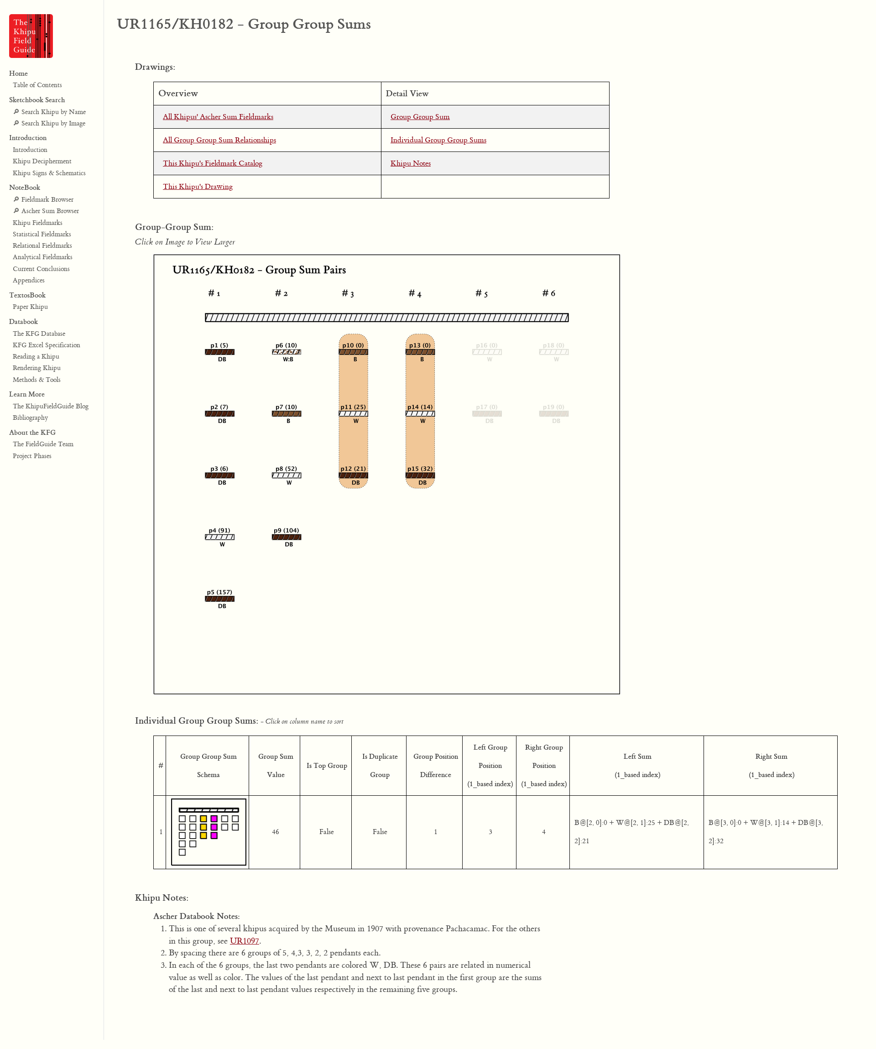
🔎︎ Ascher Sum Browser (46, 212)
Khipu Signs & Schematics (49, 173)
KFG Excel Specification (46, 345)
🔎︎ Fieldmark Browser (43, 200)
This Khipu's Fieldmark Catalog (212, 163)
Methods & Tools (37, 380)
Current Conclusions (41, 269)
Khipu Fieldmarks (38, 223)
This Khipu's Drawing (198, 186)
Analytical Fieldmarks (43, 258)
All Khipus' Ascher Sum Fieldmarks (218, 116)
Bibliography (30, 418)
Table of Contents (37, 86)
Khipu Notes (411, 163)
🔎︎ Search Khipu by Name (49, 112)
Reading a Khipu (36, 357)
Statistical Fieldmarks (42, 234)
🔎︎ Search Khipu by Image (49, 124)
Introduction (30, 150)
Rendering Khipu (37, 369)
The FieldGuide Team (43, 445)
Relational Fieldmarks (42, 246)
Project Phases (32, 456)
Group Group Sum (420, 116)
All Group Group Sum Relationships (219, 140)
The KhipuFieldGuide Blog (51, 406)
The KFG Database (39, 334)
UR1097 (244, 941)
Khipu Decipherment (42, 162)
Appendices (29, 281)
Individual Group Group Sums (438, 140)
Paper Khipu (30, 307)
